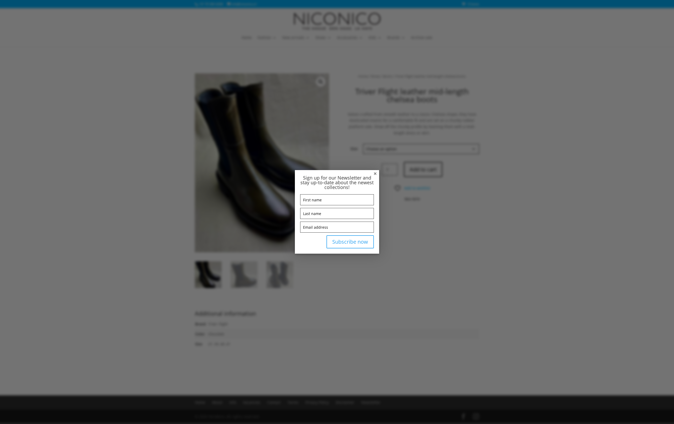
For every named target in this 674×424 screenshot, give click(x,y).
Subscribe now (350, 241)
